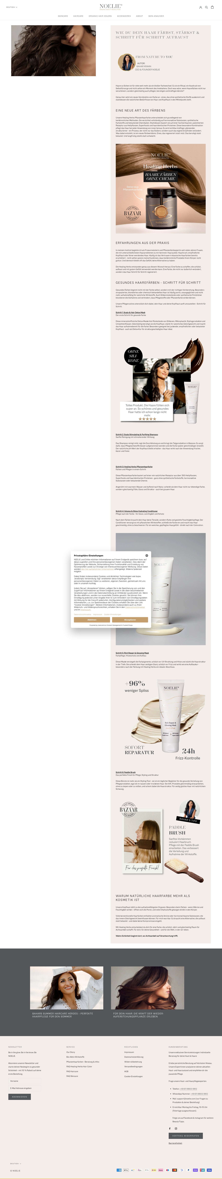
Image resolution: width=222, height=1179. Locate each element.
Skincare (63, 16)
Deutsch (10, 7)
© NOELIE (15, 1171)
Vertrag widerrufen (185, 1136)
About (139, 16)
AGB (126, 1071)
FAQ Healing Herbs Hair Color (79, 1066)
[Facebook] (170, 1128)
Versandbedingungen (133, 1066)
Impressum (129, 1052)
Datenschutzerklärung (133, 1057)
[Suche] (206, 7)
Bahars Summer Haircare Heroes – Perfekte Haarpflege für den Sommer (62, 1015)
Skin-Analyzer (156, 16)
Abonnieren (19, 1097)
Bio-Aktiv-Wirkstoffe (75, 1057)
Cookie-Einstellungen (133, 1076)
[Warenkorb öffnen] (212, 7)
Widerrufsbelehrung (133, 1062)
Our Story (70, 1052)
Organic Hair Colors (100, 16)
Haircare (78, 16)
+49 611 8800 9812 (188, 1089)
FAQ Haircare (72, 1071)
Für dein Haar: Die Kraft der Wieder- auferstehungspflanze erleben (138, 1015)
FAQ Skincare (72, 1076)
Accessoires (124, 16)
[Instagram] (176, 1128)
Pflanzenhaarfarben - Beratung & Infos (82, 1062)
